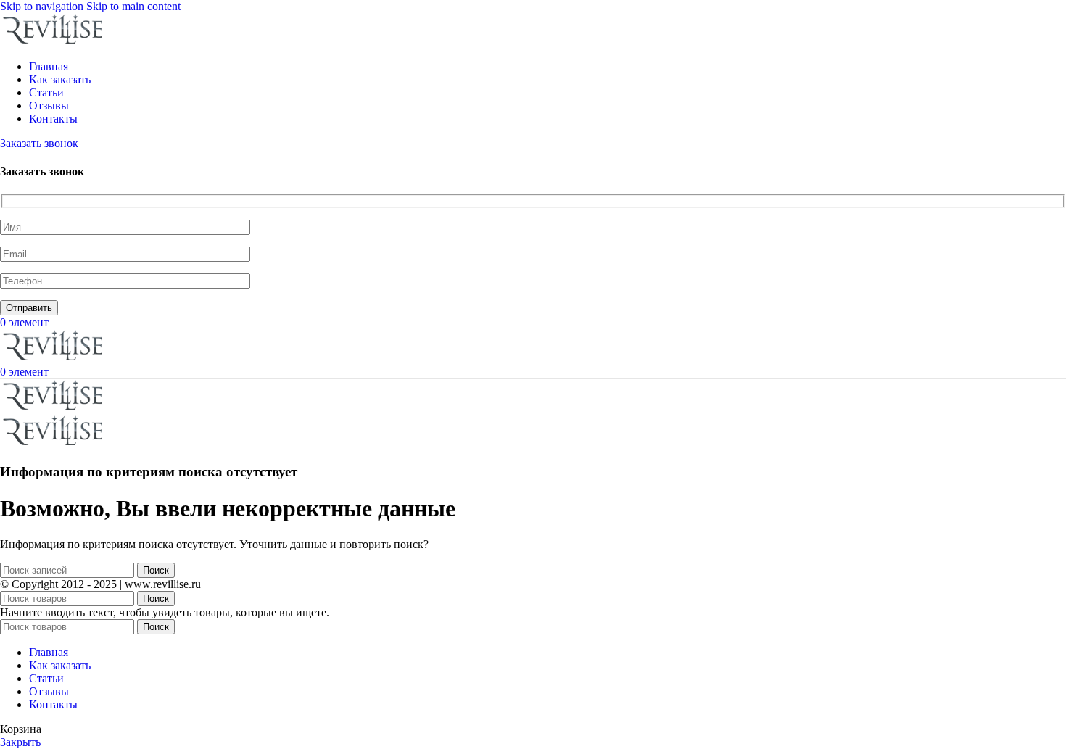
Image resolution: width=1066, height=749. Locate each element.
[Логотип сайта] (54, 42)
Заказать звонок (39, 143)
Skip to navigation (43, 6)
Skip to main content (133, 6)
